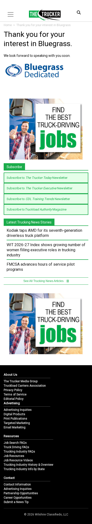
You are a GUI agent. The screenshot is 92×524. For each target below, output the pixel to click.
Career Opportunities (18, 497)
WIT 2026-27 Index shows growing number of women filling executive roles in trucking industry (46, 249)
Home (8, 25)
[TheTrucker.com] (42, 14)
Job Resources (14, 456)
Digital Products (14, 414)
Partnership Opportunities (21, 493)
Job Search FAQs (15, 442)
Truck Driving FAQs (16, 447)
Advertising (12, 403)
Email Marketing (15, 427)
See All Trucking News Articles (43, 281)
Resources (11, 436)
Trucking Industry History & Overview (28, 464)
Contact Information (17, 484)
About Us (10, 374)
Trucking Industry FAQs (19, 451)
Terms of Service (15, 394)
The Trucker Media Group (21, 381)
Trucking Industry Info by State (24, 469)
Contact (9, 478)
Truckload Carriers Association (25, 385)
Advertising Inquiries (18, 410)
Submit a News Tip (16, 502)
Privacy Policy (13, 390)
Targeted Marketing (17, 423)
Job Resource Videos (18, 460)
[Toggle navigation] (10, 14)
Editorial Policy (14, 399)
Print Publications (15, 418)
